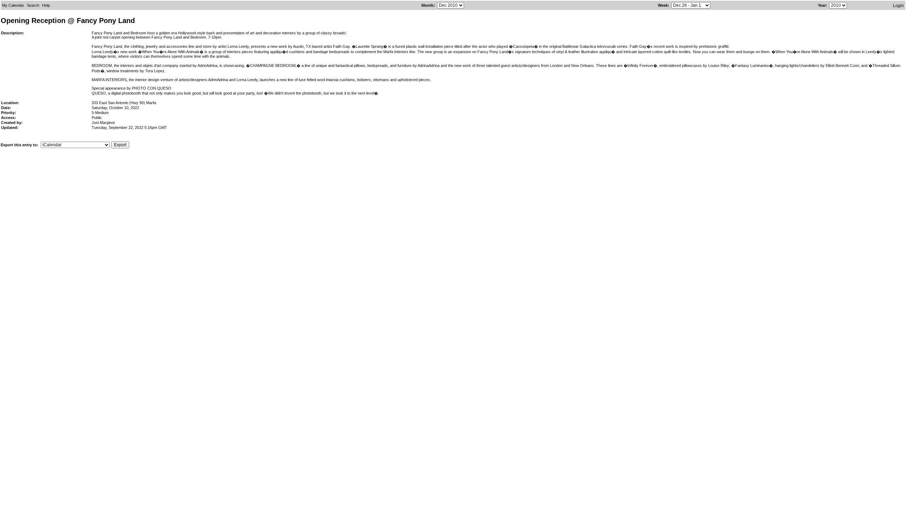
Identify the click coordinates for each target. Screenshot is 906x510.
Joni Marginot (103, 122)
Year (822, 5)
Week (663, 5)
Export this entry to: (20, 145)
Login (898, 5)
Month (428, 5)
